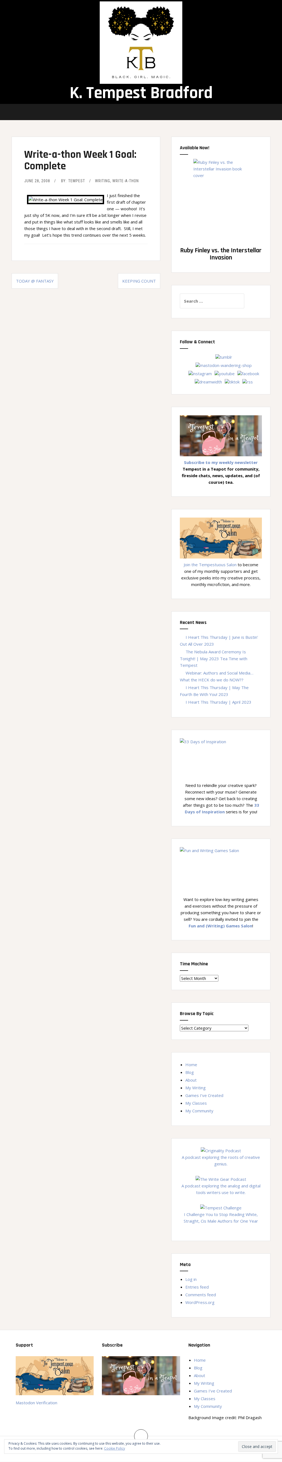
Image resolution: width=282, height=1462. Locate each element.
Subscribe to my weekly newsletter (221, 462)
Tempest (76, 181)
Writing (102, 181)
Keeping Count (139, 281)
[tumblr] (224, 356)
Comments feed (200, 1294)
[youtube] (224, 373)
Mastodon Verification (36, 1402)
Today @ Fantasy (35, 281)
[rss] (247, 381)
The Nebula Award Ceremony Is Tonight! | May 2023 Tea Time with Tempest (213, 658)
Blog (189, 1072)
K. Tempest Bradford (141, 93)
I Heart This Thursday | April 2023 (218, 702)
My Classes (196, 1103)
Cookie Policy (114, 1448)
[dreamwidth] (208, 381)
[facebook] (248, 373)
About (191, 1080)
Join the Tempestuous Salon (210, 564)
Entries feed (197, 1287)
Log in (191, 1279)
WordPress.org (200, 1302)
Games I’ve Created (204, 1095)
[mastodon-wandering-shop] (223, 364)
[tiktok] (232, 381)
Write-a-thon (125, 181)
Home (191, 1064)
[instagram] (200, 373)
